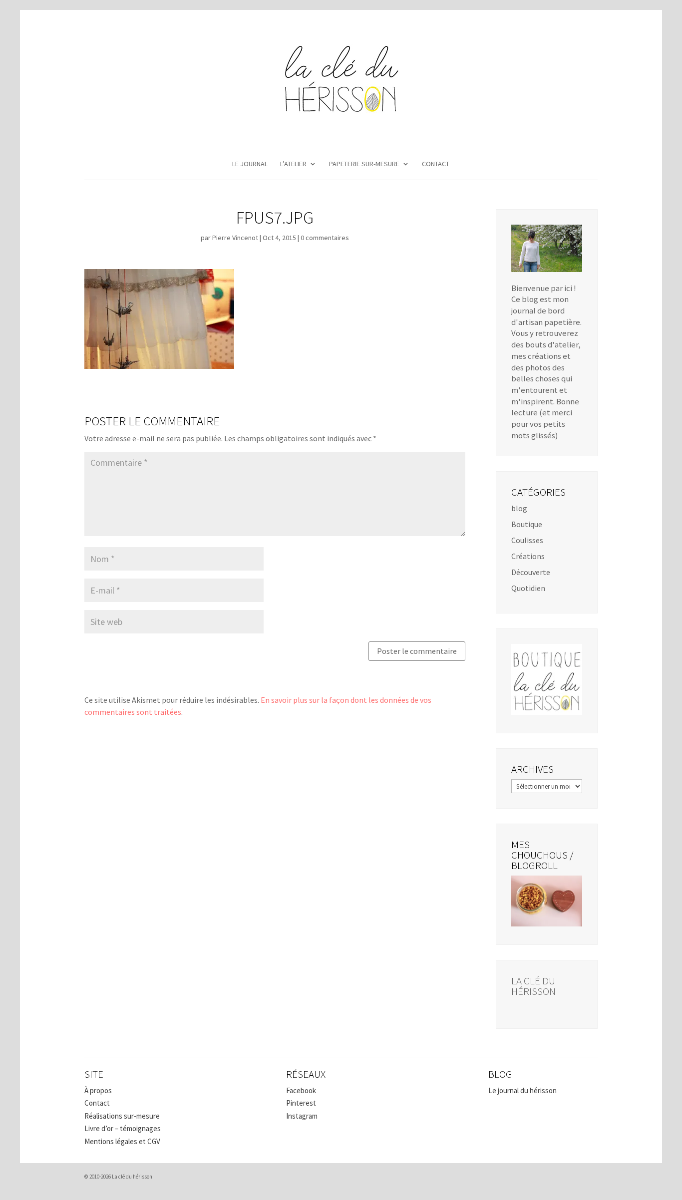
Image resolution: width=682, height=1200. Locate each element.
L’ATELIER (293, 164)
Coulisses (527, 540)
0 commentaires (325, 237)
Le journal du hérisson (522, 1090)
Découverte (530, 572)
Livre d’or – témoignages (122, 1128)
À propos (98, 1090)
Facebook (301, 1090)
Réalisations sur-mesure (122, 1116)
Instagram (302, 1116)
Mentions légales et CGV (122, 1141)
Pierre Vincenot (235, 237)
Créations (528, 556)
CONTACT (435, 164)
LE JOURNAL (250, 164)
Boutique (526, 524)
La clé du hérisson (533, 986)
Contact (97, 1103)
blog (519, 508)
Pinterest (301, 1103)
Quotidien (528, 588)
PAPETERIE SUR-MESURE (364, 164)
